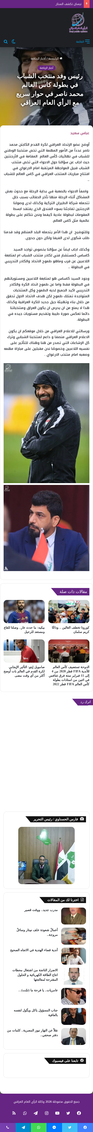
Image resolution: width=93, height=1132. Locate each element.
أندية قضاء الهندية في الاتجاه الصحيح (34, 950)
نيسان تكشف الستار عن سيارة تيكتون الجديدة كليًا (49, 4)
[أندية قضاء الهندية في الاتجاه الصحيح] (73, 956)
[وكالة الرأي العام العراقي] (78, 22)
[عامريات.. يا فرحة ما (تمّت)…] (73, 996)
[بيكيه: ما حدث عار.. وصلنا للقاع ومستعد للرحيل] (24, 611)
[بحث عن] (5, 41)
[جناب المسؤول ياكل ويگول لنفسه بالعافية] (73, 1016)
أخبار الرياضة (38, 58)
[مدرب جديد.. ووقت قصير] (73, 916)
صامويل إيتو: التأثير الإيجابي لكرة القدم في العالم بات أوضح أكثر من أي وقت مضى (24, 671)
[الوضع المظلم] (13, 41)
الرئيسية (54, 58)
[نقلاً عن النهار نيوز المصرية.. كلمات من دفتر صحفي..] (73, 1036)
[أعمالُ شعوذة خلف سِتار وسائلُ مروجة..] (73, 936)
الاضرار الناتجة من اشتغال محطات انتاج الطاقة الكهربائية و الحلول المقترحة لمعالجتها (35, 974)
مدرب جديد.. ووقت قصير (41, 910)
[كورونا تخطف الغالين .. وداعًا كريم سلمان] (68, 611)
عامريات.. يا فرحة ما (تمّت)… (38, 990)
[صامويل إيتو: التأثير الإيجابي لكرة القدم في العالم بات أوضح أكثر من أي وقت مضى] (24, 651)
